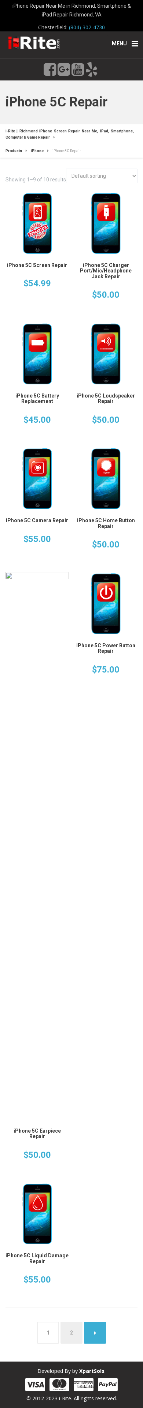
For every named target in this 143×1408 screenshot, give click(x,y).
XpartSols (91, 1370)
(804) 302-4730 (87, 27)
